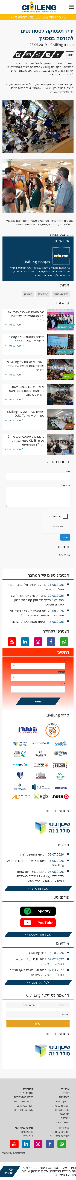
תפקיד (61, 671)
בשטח (69, 426)
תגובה (65, 485)
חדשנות (68, 376)
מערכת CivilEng (62, 44)
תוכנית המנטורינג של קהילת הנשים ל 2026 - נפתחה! (26, 339)
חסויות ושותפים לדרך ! (32, 854)
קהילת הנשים (65, 326)
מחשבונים (27, 1132)
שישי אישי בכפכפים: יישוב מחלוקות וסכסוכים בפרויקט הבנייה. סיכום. (26, 391)
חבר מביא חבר (24, 1106)
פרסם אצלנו (62, 1110)
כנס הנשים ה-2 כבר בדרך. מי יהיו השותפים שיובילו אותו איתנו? (26, 316)
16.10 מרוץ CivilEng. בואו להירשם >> (38, 17)
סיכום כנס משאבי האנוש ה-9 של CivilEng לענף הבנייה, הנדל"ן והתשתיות (26, 440)
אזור (62, 683)
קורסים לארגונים (59, 1136)
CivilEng (43, 294)
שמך (67, 471)
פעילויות (64, 1097)
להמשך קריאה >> (14, 324)
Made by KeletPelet (13, 1152)
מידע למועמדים (23, 1097)
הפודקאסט (62, 1122)
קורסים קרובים (60, 1132)
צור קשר (64, 1114)
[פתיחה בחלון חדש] (18, 54)
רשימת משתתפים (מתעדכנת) (28, 622)
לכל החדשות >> (38, 888)
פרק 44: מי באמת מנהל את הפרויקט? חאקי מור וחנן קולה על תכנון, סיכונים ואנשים (37, 600)
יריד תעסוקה (61, 294)
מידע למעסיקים (23, 1101)
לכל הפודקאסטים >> (38, 935)
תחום (62, 660)
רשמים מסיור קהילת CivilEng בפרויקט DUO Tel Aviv (25, 414)
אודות (65, 1093)
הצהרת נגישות (60, 1106)
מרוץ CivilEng (37, 953)
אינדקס (65, 1118)
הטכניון (28, 294)
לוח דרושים (26, 1093)
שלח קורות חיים (23, 1110)
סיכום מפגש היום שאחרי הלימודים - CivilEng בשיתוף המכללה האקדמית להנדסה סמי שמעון (40, 876)
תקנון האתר (62, 1101)
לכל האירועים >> (38, 982)
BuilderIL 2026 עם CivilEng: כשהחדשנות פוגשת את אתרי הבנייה (25, 366)
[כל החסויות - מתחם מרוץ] (40, 800)
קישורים (28, 1136)
